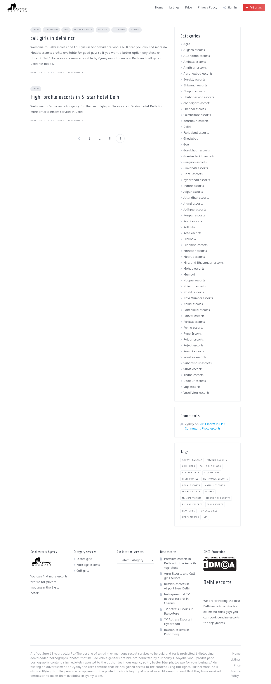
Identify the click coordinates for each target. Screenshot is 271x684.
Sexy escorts (215, 504)
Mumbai (135, 29)
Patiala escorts (194, 322)
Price (188, 7)
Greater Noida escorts (199, 156)
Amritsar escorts (195, 67)
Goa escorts (211, 472)
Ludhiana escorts (195, 245)
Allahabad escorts (196, 56)
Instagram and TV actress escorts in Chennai (177, 599)
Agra (186, 44)
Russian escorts (192, 504)
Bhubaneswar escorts (198, 97)
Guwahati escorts (195, 168)
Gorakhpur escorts (196, 150)
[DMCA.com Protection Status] (220, 570)
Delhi (36, 29)
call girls (188, 466)
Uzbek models (190, 517)
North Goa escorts (218, 498)
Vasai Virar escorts (196, 392)
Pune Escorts (192, 333)
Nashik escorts (193, 292)
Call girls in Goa (210, 466)
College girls (190, 472)
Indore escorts (193, 186)
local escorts (191, 485)
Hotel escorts (83, 29)
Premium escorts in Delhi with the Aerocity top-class (180, 563)
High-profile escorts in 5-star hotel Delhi (75, 97)
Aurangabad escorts (197, 73)
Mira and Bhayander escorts (203, 262)
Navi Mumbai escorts (198, 298)
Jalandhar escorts (196, 197)
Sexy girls (188, 511)
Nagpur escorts (194, 280)
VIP (205, 517)
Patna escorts (193, 327)
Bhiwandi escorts (195, 85)
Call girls (83, 570)
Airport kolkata (192, 460)
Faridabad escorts (196, 132)
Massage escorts (88, 565)
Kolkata (103, 29)
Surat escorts (192, 369)
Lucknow (119, 29)
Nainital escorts (194, 286)
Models (209, 491)
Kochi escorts (192, 221)
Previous (78, 138)
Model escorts (191, 491)
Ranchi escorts (193, 351)
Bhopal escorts (194, 91)
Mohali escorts (193, 268)
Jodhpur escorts (194, 209)
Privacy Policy (207, 7)
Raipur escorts (193, 339)
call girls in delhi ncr (52, 38)
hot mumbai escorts (215, 479)
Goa (66, 29)
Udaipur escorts (194, 381)
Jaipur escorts (193, 192)
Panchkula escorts (196, 310)
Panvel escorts (193, 316)
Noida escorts (193, 304)
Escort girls (84, 559)
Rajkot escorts (193, 345)
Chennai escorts (194, 109)
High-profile (190, 479)
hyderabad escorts (196, 180)
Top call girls (208, 511)
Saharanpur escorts (197, 363)
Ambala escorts (194, 62)
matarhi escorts (215, 485)
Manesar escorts (195, 251)
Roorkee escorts (194, 357)
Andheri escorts (217, 460)
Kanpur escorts (194, 215)
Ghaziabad (51, 29)
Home (159, 7)
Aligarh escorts (194, 50)
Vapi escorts (191, 387)
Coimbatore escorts (197, 115)
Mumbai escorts (191, 498)
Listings (174, 7)
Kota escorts (192, 233)
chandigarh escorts (197, 103)
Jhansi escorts (193, 203)
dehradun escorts (196, 121)
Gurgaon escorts (195, 162)
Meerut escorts (194, 257)
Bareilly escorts (194, 79)
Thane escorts (193, 375)
